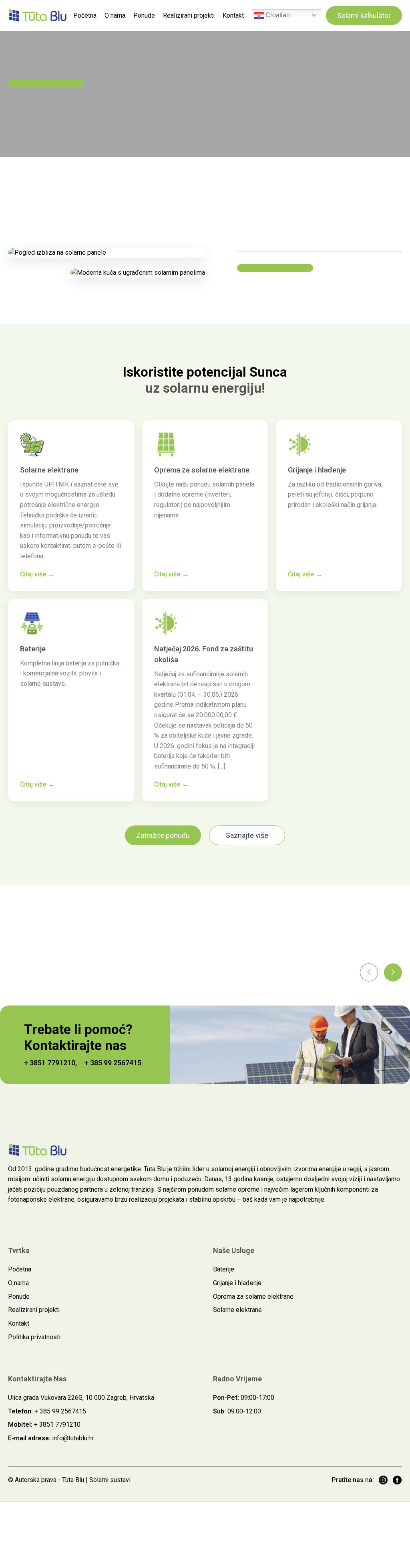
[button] (369, 972)
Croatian (277, 15)
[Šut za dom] (38, 15)
